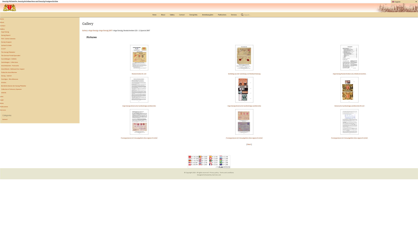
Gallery (172, 15)
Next (249, 144)
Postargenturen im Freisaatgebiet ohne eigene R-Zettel (139, 138)
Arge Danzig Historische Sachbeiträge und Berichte (139, 106)
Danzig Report (5, 35)
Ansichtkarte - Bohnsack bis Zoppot (12, 69)
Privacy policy (214, 173)
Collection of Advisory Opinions (11, 89)
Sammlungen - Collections (9, 62)
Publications (222, 15)
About (163, 15)
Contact (182, 15)
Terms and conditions (227, 173)
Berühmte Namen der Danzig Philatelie (13, 86)
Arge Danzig (5, 32)
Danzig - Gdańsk (6, 76)
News (2, 103)
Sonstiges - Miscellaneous (9, 79)
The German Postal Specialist (10, 55)
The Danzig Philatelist (8, 52)
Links (1, 96)
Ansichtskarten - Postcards (10, 66)
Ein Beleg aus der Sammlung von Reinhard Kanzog (244, 74)
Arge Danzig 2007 (105, 30)
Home (154, 15)
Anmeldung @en (207, 15)
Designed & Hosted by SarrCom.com (209, 175)
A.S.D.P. (3, 49)
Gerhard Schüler (6, 45)
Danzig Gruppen (6, 42)
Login (2, 100)
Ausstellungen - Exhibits (9, 59)
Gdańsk (3, 93)
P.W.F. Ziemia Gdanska (8, 39)
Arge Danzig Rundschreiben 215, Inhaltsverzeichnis (349, 74)
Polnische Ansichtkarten (9, 72)
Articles (3, 82)
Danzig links (193, 15)
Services (234, 15)
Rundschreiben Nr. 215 (139, 74)
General (4, 119)
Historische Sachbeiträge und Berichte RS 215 (349, 106)
